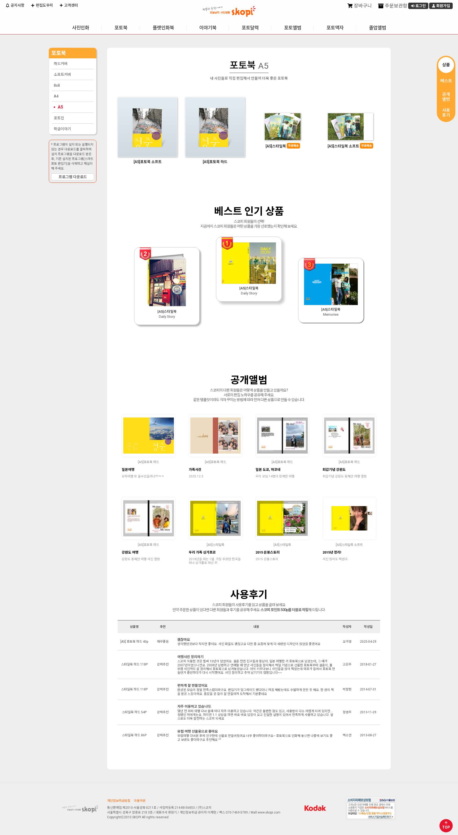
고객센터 (70, 5)
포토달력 (250, 28)
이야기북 (207, 28)
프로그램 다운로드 (73, 177)
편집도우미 (44, 5)
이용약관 (140, 801)
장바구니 (362, 5)
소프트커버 (62, 74)
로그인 (420, 6)
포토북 (120, 28)
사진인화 (80, 28)
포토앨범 (292, 28)
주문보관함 (395, 5)
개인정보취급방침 (118, 801)
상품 (446, 64)
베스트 (446, 80)
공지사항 (17, 5)
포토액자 (335, 28)
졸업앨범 (377, 28)
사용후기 (446, 113)
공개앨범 (446, 97)
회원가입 (442, 6)
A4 (56, 96)
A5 (60, 107)
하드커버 (61, 64)
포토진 (59, 118)
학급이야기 (62, 129)
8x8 (57, 85)
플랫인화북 (163, 28)
